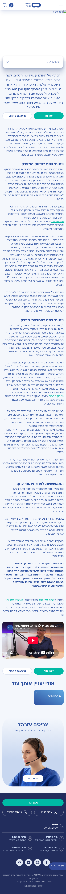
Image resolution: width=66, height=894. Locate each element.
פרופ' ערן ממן (46, 600)
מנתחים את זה (15, 600)
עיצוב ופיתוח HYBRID (33, 886)
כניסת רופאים (14, 812)
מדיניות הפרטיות (23, 875)
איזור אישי (46, 812)
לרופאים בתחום (17, 116)
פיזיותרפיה (57, 221)
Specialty (53, 13)
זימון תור (49, 116)
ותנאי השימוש (9, 875)
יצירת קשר (33, 778)
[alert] (63, 866)
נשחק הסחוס (56, 396)
